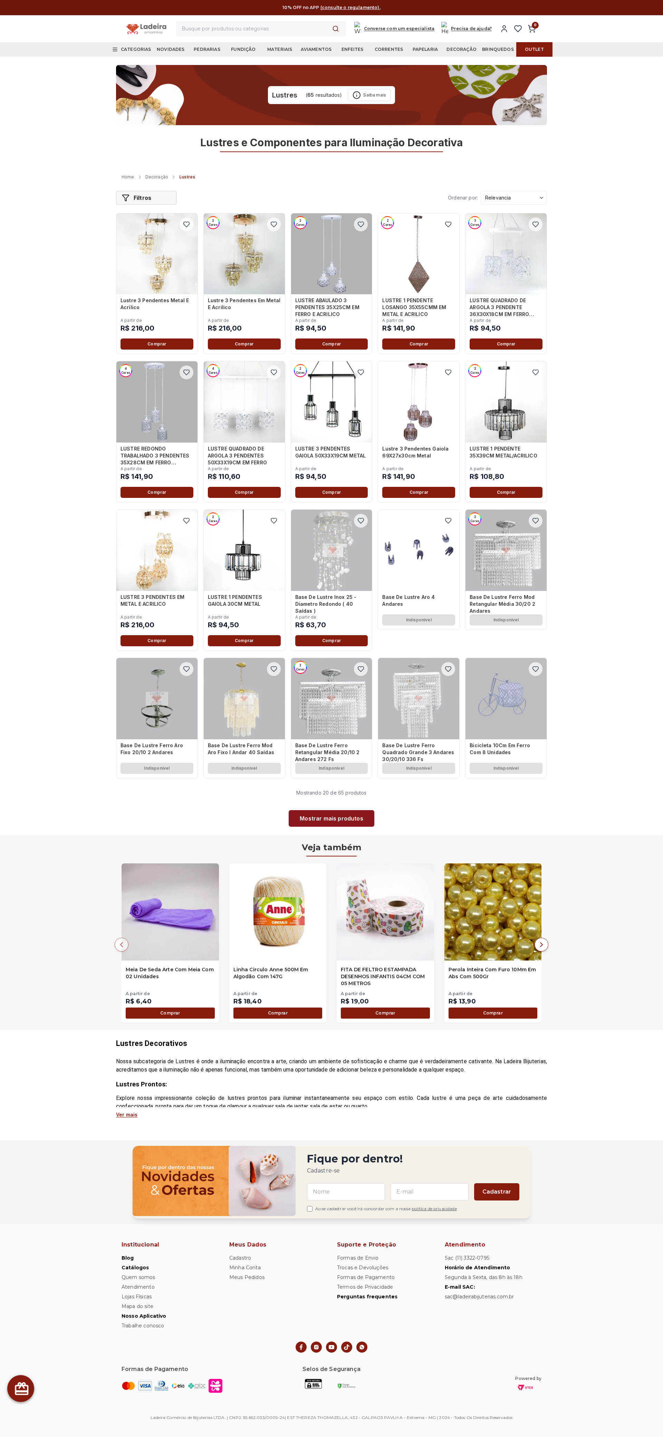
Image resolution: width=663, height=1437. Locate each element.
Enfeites (352, 49)
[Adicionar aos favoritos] (186, 224)
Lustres (187, 177)
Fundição (243, 49)
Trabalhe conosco (143, 1326)
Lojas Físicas (137, 1297)
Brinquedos (498, 49)
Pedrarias (207, 49)
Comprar (156, 343)
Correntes (389, 49)
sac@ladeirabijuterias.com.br (479, 1297)
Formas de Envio (357, 1258)
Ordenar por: (463, 198)
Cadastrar (496, 1191)
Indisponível (419, 619)
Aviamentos (316, 49)
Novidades (170, 49)
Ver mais (126, 1115)
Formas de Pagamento (366, 1277)
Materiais (279, 49)
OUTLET (534, 49)
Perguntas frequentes (367, 1297)
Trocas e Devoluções (362, 1267)
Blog (128, 1258)
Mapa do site (137, 1306)
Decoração (461, 49)
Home (128, 177)
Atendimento (138, 1287)
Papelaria (425, 49)
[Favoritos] (518, 29)
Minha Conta (245, 1267)
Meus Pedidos (247, 1277)
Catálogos (135, 1267)
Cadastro (240, 1258)
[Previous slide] (121, 945)
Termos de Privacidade (365, 1287)
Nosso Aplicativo (144, 1316)
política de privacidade (434, 1208)
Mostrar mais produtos (331, 818)
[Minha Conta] (504, 29)
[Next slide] (541, 945)
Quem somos (138, 1277)
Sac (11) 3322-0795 (467, 1258)
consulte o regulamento (376, 7)
